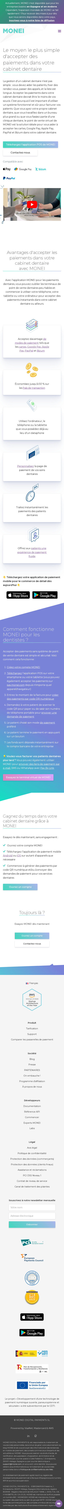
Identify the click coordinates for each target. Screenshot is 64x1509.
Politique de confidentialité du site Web (36, 1469)
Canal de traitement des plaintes (32, 1186)
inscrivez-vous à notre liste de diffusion (31, 20)
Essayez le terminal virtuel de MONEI (28, 777)
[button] (32, 204)
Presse (32, 1064)
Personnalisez (25, 466)
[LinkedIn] (28, 1436)
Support (32, 1034)
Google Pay (34, 346)
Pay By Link (47, 768)
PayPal (29, 350)
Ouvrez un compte (20, 887)
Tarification (32, 1028)
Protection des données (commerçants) (32, 1159)
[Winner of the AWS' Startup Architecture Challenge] (32, 998)
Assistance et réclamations (32, 1170)
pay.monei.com (16, 685)
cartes (22, 346)
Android (8, 855)
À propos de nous (32, 1086)
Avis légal (32, 1147)
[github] (35, 1436)
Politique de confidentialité (32, 1153)
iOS (19, 855)
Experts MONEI (32, 1123)
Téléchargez (14, 673)
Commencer (32, 1117)
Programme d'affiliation (32, 1081)
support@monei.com (12, 1464)
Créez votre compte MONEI (23, 667)
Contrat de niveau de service (32, 1181)
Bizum (41, 350)
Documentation (32, 1106)
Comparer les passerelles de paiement (32, 1039)
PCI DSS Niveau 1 (32, 1175)
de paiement (47, 722)
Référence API (32, 1111)
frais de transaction (34, 388)
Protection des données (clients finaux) (32, 1164)
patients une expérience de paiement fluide (32, 552)
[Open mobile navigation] (59, 31)
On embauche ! (32, 1075)
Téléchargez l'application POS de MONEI (30, 144)
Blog (32, 1059)
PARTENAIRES (32, 1070)
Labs (32, 1128)
